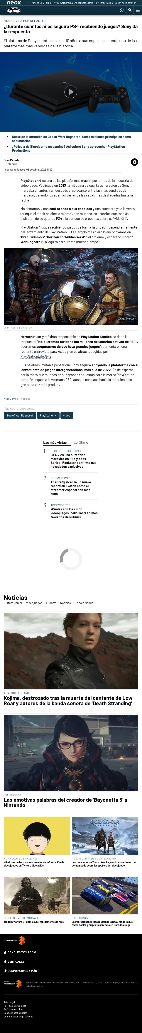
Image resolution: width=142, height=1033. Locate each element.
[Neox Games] (18, 10)
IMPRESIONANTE (81, 917)
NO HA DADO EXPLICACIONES (21, 858)
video (66, 415)
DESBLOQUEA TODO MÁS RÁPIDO (22, 917)
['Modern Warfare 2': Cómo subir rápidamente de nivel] (37, 896)
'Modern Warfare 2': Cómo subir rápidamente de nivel (34, 921)
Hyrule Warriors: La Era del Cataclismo (73, 2)
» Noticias (24, 398)
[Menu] (137, 10)
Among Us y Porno (41, 2)
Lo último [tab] (81, 442)
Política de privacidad (15, 1005)
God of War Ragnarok (19, 415)
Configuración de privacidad (18, 1016)
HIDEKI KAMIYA (12, 794)
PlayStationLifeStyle (36, 356)
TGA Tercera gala (104, 2)
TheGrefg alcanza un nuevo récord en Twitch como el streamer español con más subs (71, 488)
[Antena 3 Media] (13, 984)
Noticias (16, 597)
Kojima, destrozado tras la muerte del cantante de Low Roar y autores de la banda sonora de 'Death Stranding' (68, 700)
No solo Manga (84, 602)
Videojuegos (34, 602)
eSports (51, 602)
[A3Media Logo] (15, 944)
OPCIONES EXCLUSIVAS (66, 451)
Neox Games (11, 398)
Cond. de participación (15, 1013)
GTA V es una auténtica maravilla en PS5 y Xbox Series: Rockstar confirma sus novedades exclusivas (73, 461)
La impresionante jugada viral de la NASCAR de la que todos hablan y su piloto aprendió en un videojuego (102, 923)
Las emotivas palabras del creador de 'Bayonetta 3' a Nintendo (65, 802)
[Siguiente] (135, 3)
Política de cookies (13, 1009)
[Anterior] (28, 3)
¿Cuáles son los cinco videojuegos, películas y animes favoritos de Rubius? (74, 513)
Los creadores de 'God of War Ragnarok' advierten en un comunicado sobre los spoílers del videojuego (104, 864)
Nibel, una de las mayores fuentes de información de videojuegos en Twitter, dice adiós (34, 864)
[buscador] (130, 10)
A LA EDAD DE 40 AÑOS (17, 692)
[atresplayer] (122, 10)
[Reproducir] (71, 92)
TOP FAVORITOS (60, 505)
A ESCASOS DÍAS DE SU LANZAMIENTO (94, 858)
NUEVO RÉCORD (61, 478)
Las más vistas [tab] (55, 442)
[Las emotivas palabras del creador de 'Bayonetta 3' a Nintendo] (71, 753)
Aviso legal (9, 1002)
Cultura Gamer (13, 602)
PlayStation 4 (48, 415)
